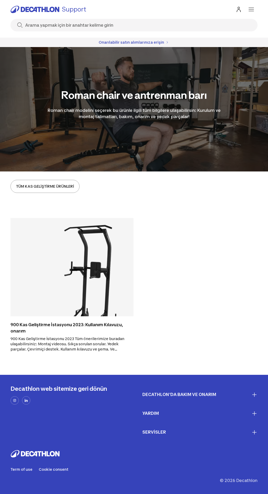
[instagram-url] (14, 400)
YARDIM (150, 413)
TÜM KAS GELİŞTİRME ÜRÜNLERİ (45, 186)
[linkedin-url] (26, 400)
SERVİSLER (154, 432)
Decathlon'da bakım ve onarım (179, 394)
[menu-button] (251, 9)
